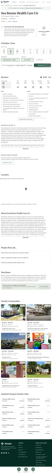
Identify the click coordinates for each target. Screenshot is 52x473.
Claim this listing (44, 286)
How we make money (22, 456)
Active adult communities (41, 460)
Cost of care (38, 445)
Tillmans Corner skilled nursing (35, 418)
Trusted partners (21, 454)
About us (20, 445)
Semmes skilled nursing (8, 425)
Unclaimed (11, 18)
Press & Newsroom (22, 452)
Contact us (20, 447)
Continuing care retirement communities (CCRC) (41, 457)
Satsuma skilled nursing (33, 412)
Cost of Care (22, 2)
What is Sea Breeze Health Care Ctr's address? (14, 258)
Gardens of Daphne (32, 385)
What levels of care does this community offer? (15, 253)
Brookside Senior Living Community (10, 385)
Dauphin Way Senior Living (8, 328)
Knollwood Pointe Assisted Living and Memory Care (39, 357)
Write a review (8, 162)
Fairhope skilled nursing (33, 431)
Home (2, 5)
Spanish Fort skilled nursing (9, 418)
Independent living (40, 449)
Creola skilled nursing (7, 431)
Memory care (38, 452)
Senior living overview (40, 464)
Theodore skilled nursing (34, 425)
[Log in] (48, 2)
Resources (20, 449)
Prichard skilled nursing (7, 405)
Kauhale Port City (6, 357)
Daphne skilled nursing (7, 412)
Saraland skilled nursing (33, 405)
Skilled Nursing (8, 5)
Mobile (20, 5)
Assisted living (39, 447)
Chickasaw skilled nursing (8, 399)
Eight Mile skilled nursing (34, 399)
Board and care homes (40, 454)
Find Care (14, 2)
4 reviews (14, 21)
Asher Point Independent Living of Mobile (38, 328)
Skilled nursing (39, 462)
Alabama (15, 5)
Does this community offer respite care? (13, 262)
